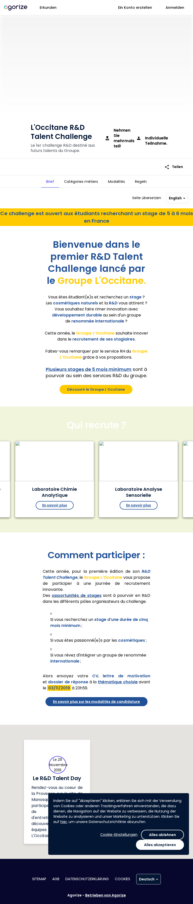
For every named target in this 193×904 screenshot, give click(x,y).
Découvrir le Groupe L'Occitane (96, 389)
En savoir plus (54, 505)
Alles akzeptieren (160, 844)
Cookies (122, 878)
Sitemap (39, 878)
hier (63, 821)
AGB (55, 878)
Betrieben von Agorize (105, 895)
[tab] (50, 181)
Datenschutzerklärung (87, 878)
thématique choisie (118, 682)
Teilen (173, 167)
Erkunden (48, 7)
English (175, 198)
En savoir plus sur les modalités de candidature (96, 701)
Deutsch (147, 879)
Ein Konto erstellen (135, 7)
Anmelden (175, 7)
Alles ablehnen (162, 834)
